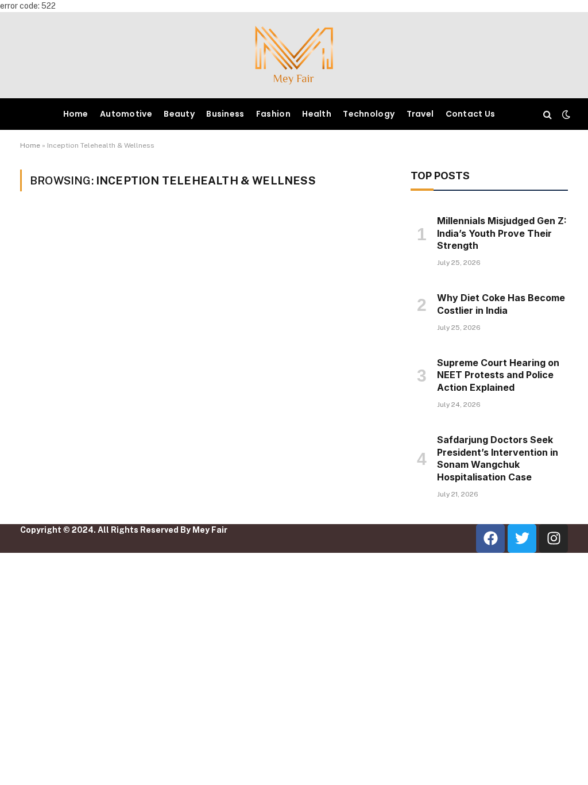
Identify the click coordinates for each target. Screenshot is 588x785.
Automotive (126, 114)
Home (75, 114)
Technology (368, 114)
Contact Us (471, 114)
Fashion (273, 114)
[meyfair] (294, 55)
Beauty (179, 114)
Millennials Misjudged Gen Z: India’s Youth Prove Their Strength (502, 233)
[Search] (547, 114)
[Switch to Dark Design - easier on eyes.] (565, 114)
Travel (420, 114)
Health (316, 114)
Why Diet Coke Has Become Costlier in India (501, 304)
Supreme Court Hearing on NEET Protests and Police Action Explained (498, 375)
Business (225, 114)
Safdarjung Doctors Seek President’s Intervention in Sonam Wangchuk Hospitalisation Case (497, 458)
